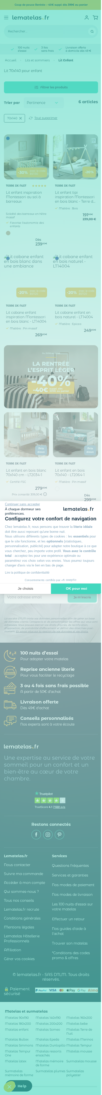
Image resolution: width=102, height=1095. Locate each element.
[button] (9, 1087)
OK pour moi (76, 588)
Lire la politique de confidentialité (27, 572)
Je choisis (25, 588)
